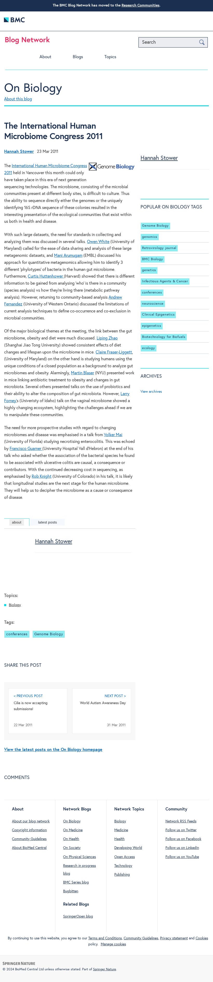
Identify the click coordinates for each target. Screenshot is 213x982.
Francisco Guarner (26, 449)
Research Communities (140, 5)
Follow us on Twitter (181, 830)
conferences (17, 634)
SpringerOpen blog (78, 916)
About (45, 57)
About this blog (18, 99)
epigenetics (151, 326)
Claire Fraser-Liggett (114, 352)
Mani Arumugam (68, 256)
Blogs (78, 57)
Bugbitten (70, 891)
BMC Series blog (76, 882)
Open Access (124, 857)
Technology (123, 866)
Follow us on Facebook (183, 839)
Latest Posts (47, 522)
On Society (72, 848)
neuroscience (153, 303)
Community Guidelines (29, 839)
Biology (15, 605)
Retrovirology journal (159, 248)
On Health (71, 839)
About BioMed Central (29, 848)
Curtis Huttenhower (46, 276)
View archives (151, 392)
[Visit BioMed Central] (14, 21)
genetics (149, 270)
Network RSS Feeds (180, 821)
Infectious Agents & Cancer (165, 281)
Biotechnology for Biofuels (163, 337)
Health (119, 839)
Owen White (98, 242)
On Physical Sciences (79, 857)
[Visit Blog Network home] (27, 41)
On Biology (33, 88)
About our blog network (31, 821)
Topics (110, 57)
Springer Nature (104, 969)
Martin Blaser (82, 373)
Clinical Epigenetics (158, 314)
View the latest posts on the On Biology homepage (53, 750)
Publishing (122, 874)
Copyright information (29, 830)
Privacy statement (174, 938)
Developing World (128, 848)
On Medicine (73, 830)
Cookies (202, 938)
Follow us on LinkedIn (182, 848)
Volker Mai (113, 435)
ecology (148, 348)
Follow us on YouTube (182, 857)
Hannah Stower (53, 542)
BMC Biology (152, 259)
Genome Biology (48, 634)
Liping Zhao (107, 338)
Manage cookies (113, 944)
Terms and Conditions (105, 938)
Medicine (121, 830)
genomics (149, 237)
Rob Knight (41, 477)
